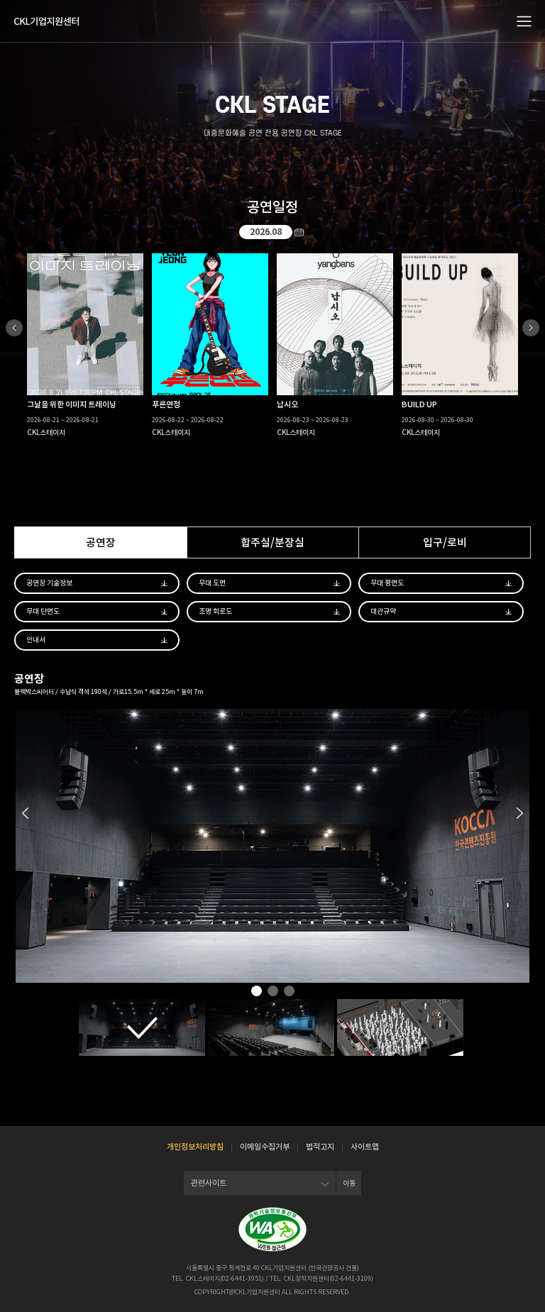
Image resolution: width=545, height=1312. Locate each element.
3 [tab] (289, 992)
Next (530, 327)
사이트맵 (365, 1147)
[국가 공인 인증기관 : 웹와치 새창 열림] (272, 1229)
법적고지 (320, 1147)
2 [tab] (273, 992)
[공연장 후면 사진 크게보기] (271, 1027)
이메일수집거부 (265, 1147)
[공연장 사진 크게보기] (142, 1027)
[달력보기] (299, 232)
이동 (349, 1183)
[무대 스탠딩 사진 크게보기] (400, 1027)
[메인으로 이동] (46, 21)
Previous (14, 327)
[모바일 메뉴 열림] (524, 21)
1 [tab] (256, 992)
